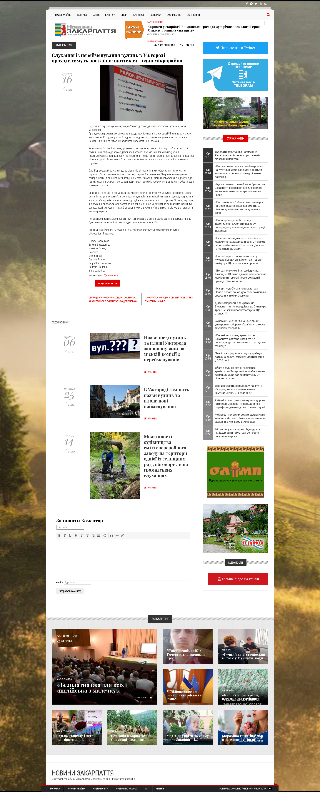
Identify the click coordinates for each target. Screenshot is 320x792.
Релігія (169, 731)
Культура (110, 14)
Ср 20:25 (207, 207)
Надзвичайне (63, 14)
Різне (224, 731)
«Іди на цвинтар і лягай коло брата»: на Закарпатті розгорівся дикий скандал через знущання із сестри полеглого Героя (240, 189)
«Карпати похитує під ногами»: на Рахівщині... (242, 697)
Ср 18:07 (207, 324)
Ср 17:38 (207, 373)
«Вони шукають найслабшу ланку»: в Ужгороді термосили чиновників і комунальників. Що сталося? (238, 389)
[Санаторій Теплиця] (235, 528)
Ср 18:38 (207, 308)
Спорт (124, 14)
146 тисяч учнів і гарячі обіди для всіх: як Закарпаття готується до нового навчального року (239, 432)
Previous (262, 23)
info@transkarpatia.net (123, 778)
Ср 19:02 (207, 292)
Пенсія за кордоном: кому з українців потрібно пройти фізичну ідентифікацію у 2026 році (239, 357)
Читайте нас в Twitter (237, 48)
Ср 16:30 (207, 403)
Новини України (76, 788)
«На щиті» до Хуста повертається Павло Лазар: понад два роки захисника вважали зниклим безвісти (240, 292)
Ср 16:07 (207, 418)
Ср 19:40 (207, 243)
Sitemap (160, 788)
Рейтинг (189, 45)
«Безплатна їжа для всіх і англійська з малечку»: (92, 687)
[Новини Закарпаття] (87, 30)
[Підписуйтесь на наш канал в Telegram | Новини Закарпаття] (235, 74)
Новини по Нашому (127, 788)
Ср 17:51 (207, 356)
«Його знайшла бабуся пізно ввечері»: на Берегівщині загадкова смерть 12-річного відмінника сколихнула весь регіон (239, 207)
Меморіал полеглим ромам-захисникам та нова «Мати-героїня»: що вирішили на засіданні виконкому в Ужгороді (240, 418)
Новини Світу (100, 788)
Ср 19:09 (207, 275)
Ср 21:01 (207, 171)
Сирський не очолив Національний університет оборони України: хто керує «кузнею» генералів (240, 324)
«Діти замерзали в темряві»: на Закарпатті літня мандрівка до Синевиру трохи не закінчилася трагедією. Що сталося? (240, 308)
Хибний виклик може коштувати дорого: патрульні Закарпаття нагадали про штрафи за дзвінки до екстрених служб (240, 404)
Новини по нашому (64, 731)
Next (266, 23)
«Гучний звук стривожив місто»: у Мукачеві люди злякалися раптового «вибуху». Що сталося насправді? (238, 259)
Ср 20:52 (207, 189)
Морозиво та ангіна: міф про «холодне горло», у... (242, 738)
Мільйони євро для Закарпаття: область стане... (184, 695)
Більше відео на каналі (240, 579)
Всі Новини (193, 14)
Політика (81, 14)
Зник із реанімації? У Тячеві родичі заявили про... (185, 654)
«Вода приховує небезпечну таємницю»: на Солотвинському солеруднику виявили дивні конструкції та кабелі (240, 225)
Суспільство (174, 14)
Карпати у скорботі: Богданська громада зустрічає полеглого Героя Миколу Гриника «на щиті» (203, 28)
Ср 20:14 (207, 225)
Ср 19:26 (207, 259)
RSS (147, 788)
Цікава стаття (109, 283)
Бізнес (96, 14)
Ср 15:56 (207, 432)
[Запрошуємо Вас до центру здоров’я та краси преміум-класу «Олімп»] (235, 471)
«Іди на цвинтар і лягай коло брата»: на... (75, 738)
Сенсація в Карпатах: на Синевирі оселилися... (131, 738)
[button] (59, 535)
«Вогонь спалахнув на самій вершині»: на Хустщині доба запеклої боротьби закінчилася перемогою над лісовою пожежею (239, 171)
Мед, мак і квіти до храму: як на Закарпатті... (188, 738)
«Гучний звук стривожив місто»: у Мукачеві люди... (244, 656)
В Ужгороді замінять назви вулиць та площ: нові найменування (166, 398)
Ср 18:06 (207, 340)
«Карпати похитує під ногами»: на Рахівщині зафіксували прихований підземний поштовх (237, 155)
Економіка (155, 14)
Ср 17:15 (207, 389)
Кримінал (138, 14)
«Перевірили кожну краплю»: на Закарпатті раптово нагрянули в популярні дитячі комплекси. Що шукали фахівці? (240, 340)
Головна (55, 788)
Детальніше (152, 372)
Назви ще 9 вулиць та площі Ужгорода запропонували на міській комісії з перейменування (165, 348)
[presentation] (59, 535)
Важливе (114, 731)
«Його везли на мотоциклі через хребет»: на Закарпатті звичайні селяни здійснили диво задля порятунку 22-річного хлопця (240, 373)
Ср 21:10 (207, 155)
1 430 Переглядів (166, 45)
